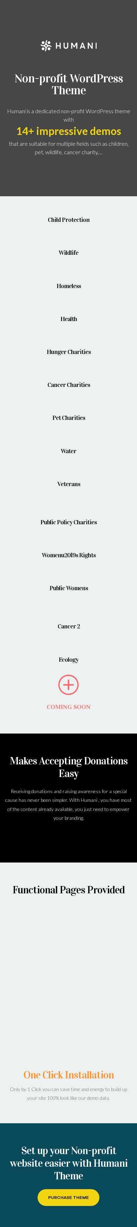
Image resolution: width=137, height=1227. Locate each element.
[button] (68, 1197)
